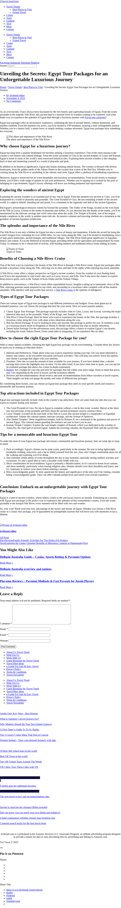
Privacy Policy (13, 669)
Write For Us (12, 655)
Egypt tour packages (95, 117)
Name (4, 629)
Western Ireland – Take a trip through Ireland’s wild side (28, 740)
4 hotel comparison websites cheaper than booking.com (27, 818)
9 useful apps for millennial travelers (18, 786)
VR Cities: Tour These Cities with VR (19, 767)
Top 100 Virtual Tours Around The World (21, 761)
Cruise (9, 15)
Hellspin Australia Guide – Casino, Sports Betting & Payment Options (45, 557)
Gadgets (10, 21)
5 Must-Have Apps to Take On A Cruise (20, 777)
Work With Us (13, 658)
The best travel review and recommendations (24, 796)
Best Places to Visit (22, 9)
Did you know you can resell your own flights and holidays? (30, 812)
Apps (9, 18)
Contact (10, 29)
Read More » (6, 563)
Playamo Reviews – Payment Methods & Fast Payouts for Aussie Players (47, 581)
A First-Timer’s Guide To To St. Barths (20, 729)
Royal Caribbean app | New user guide (19, 791)
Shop (9, 26)
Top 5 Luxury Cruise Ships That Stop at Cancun (24, 735)
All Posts (4, 537)
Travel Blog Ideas (15, 663)
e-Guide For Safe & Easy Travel (22, 666)
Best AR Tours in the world (14, 756)
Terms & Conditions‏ (16, 672)
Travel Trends (13, 6)
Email (4, 635)
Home (3, 87)
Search (3, 65)
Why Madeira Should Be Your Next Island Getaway (26, 724)
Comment (6, 623)
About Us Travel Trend (17, 652)
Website (4, 640)
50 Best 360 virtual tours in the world (18, 751)
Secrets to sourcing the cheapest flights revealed (23, 807)
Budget (10, 370)
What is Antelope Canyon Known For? (19, 719)
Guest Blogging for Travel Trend (22, 660)
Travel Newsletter (15, 674)
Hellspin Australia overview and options (26, 569)
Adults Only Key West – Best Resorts (19, 713)
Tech (8, 23)
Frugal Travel (19, 12)
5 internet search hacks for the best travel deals (23, 823)
